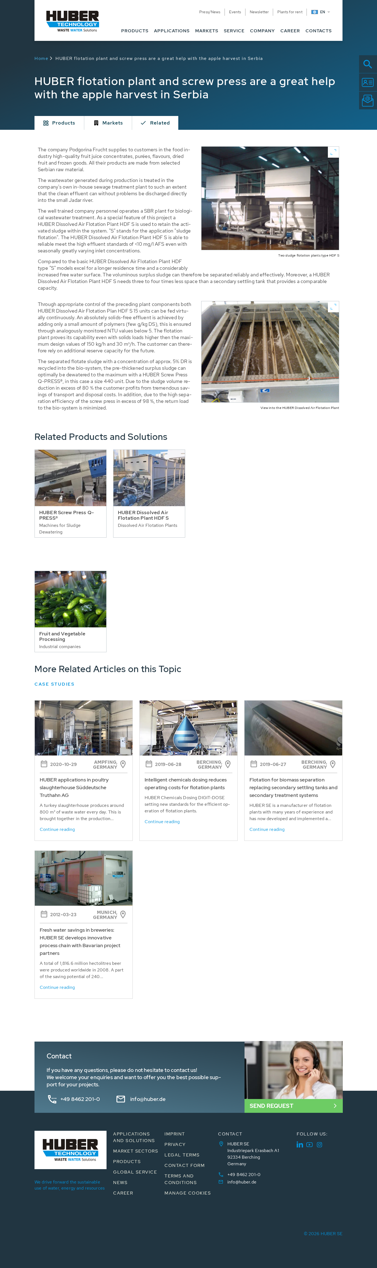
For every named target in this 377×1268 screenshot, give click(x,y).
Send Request (271, 1106)
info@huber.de (148, 1099)
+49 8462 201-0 (80, 1099)
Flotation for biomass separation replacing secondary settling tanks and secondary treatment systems (293, 787)
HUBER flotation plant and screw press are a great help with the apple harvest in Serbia (159, 58)
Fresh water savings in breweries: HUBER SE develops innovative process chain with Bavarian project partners (80, 941)
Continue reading (57, 829)
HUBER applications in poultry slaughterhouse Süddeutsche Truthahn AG (74, 787)
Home (41, 58)
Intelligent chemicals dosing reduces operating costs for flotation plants (186, 783)
